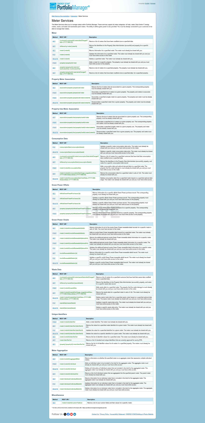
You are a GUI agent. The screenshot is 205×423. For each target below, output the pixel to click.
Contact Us (95, 414)
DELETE (55, 59)
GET (54, 41)
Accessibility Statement (117, 414)
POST (54, 63)
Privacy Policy (104, 414)
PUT (54, 55)
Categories (74, 16)
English (147, 3)
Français (152, 3)
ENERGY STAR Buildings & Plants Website (139, 414)
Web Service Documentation (60, 16)
